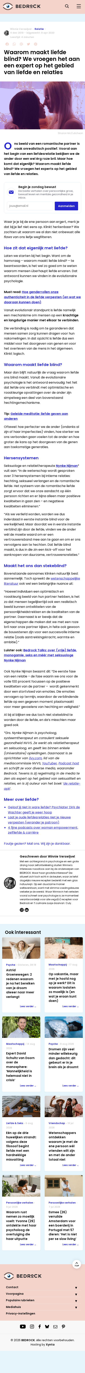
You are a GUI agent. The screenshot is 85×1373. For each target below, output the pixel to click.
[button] (73, 1288)
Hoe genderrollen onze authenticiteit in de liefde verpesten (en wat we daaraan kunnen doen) (42, 297)
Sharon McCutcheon (70, 133)
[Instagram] (22, 910)
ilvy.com (35, 758)
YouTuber (49, 763)
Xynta (50, 1345)
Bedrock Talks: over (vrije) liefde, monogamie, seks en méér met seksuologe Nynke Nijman (40, 655)
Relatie (39, 29)
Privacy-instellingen (20, 1313)
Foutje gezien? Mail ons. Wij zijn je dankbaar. (37, 843)
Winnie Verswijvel (21, 29)
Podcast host (69, 763)
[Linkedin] (27, 910)
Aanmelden (66, 206)
